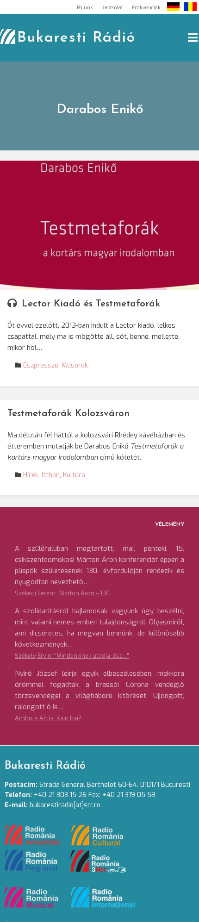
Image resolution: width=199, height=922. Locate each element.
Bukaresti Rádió (76, 38)
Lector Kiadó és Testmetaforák (91, 304)
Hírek (30, 475)
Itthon (51, 475)
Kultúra (74, 475)
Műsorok (75, 365)
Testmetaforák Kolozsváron (68, 413)
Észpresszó (40, 365)
